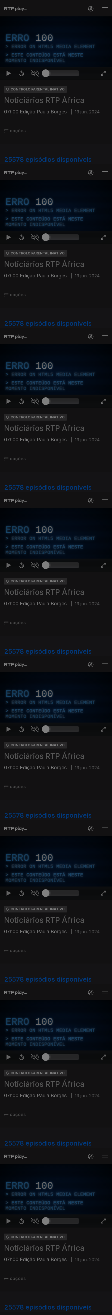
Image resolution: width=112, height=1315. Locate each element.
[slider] (62, 1308)
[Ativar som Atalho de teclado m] (34, 1308)
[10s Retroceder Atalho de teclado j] (21, 1308)
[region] (56, 657)
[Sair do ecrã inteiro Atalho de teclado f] (103, 1308)
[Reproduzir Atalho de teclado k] (8, 1308)
